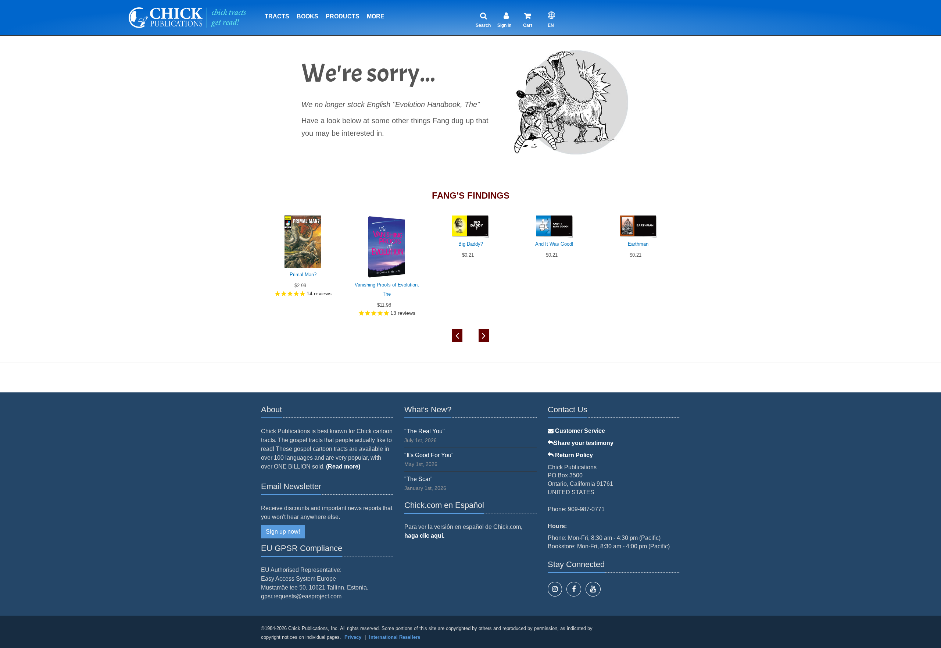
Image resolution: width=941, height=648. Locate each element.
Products (342, 16)
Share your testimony (583, 443)
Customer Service (579, 431)
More (375, 16)
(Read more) (343, 466)
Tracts (277, 16)
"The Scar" (418, 479)
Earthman (638, 244)
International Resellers (394, 637)
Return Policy (573, 455)
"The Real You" (424, 431)
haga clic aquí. (424, 536)
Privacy (352, 637)
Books (307, 16)
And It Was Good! (554, 244)
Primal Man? (303, 274)
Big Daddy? (470, 244)
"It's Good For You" (429, 455)
